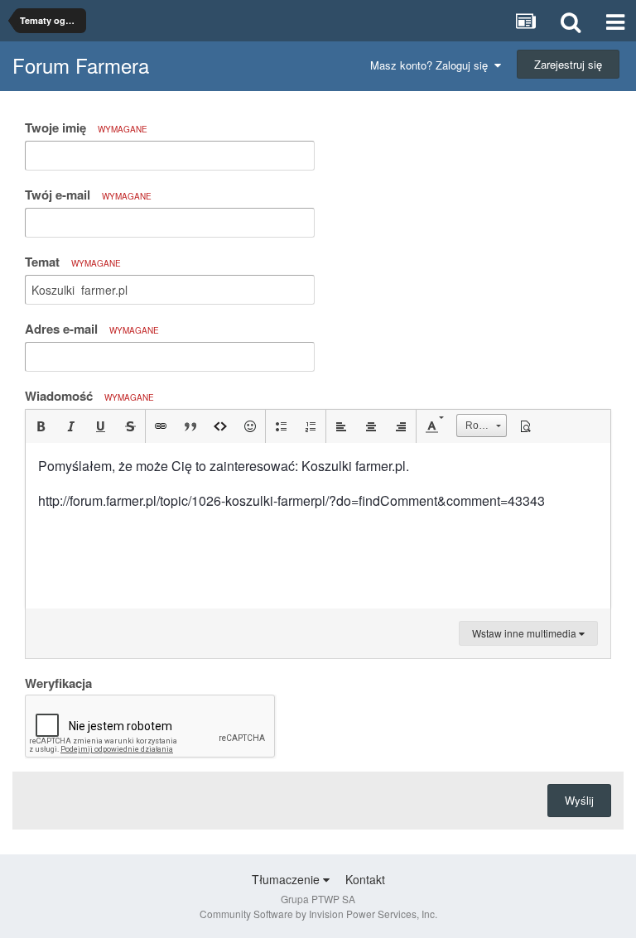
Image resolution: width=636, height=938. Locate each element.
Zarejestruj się (568, 64)
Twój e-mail (88, 194)
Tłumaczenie (287, 879)
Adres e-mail (92, 329)
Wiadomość (89, 396)
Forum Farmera (80, 65)
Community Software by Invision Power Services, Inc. (318, 914)
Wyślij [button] (579, 800)
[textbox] (318, 525)
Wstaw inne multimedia (525, 633)
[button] (40, 426)
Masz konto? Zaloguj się (432, 65)
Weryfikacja (58, 682)
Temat (73, 262)
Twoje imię (86, 127)
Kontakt (365, 879)
